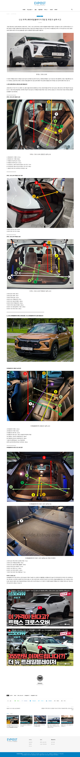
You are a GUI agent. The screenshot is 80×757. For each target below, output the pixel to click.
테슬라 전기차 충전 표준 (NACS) (13, 708)
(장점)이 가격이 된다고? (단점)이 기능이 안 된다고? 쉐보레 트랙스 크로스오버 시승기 (57, 709)
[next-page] (41, 730)
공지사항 (53, 742)
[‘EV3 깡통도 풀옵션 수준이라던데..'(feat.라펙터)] (40, 719)
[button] (71, 9)
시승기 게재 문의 (43, 744)
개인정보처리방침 (20, 753)
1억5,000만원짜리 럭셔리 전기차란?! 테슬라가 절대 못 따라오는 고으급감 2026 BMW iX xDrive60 (13, 726)
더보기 (11, 713)
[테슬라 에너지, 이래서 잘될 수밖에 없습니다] (67, 719)
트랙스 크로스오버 (20, 695)
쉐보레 (15, 695)
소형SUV (11, 695)
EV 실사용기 (29, 9)
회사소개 (53, 744)
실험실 (42, 16)
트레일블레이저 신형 (34, 695)
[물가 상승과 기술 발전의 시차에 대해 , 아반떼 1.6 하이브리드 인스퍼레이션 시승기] (54, 719)
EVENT (55, 9)
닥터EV (51, 9)
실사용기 (8, 13)
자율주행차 (40, 9)
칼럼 (35, 9)
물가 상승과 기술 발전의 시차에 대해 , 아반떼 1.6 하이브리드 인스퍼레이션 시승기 (54, 726)
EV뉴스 (45, 9)
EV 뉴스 (30, 746)
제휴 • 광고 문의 (43, 742)
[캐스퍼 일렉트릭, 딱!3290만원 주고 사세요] (26, 719)
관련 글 (8, 713)
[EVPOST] (40, 4)
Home (24, 9)
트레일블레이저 (27, 695)
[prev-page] (39, 730)
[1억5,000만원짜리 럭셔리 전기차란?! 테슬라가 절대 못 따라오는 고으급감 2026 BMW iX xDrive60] (13, 719)
